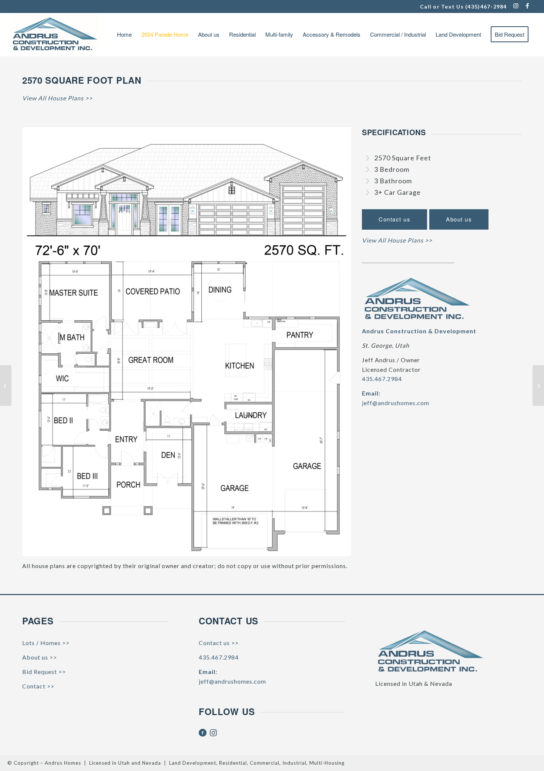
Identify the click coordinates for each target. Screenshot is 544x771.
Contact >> (38, 686)
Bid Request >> (44, 671)
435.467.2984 (382, 378)
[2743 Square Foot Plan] (538, 385)
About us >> (39, 657)
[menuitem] (124, 34)
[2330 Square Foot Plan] (5, 385)
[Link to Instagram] (516, 5)
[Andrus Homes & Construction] (55, 34)
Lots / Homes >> (46, 642)
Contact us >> (219, 642)
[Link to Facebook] (527, 5)
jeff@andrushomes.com (395, 402)
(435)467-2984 (486, 6)
